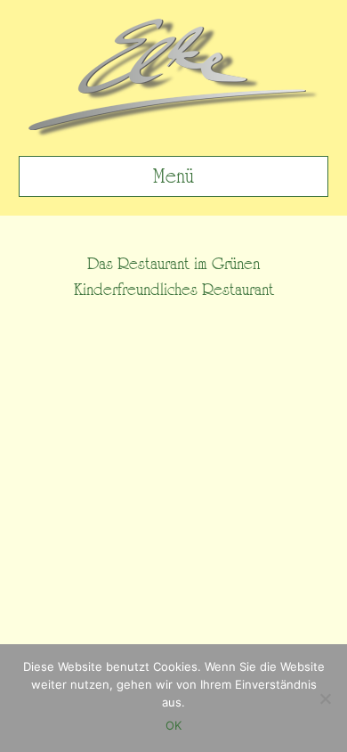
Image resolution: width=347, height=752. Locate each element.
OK (173, 725)
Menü (173, 176)
